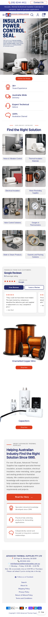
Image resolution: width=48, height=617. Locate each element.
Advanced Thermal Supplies (30, 613)
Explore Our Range (24, 78)
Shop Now (24, 367)
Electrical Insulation (13, 191)
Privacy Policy (24, 592)
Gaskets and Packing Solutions (35, 256)
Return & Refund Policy (24, 595)
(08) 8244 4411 (19, 2)
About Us (24, 585)
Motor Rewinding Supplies (35, 192)
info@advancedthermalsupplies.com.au (25, 563)
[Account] (37, 14)
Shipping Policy (24, 589)
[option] (24, 49)
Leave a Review (34, 287)
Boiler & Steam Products (13, 255)
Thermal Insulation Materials (35, 160)
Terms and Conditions (24, 598)
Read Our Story (24, 497)
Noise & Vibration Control (12, 159)
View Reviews (14, 287)
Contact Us (39, 2)
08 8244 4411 (25, 561)
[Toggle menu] (2, 14)
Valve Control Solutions (12, 223)
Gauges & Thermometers (35, 224)
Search (24, 582)
